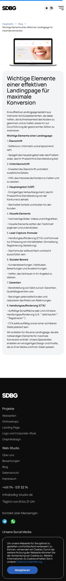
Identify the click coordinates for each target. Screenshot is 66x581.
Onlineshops (10, 421)
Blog (5, 467)
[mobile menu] (60, 8)
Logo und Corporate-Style (19, 433)
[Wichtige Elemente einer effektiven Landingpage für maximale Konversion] (33, 52)
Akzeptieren (22, 570)
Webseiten (9, 415)
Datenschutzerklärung (29, 561)
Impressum (9, 478)
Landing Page (11, 427)
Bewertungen (11, 461)
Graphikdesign (11, 439)
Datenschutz (10, 472)
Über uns (8, 455)
